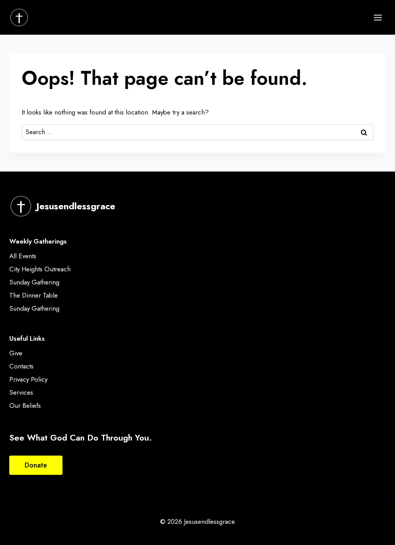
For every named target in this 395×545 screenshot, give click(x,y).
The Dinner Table (33, 295)
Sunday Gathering (34, 282)
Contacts (21, 366)
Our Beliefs (25, 405)
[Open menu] (378, 17)
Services (21, 392)
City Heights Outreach (40, 269)
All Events (22, 256)
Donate (36, 465)
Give (15, 353)
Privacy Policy (28, 379)
